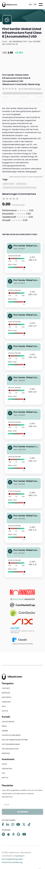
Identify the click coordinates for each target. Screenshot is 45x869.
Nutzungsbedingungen (12, 859)
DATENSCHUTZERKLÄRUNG (11, 735)
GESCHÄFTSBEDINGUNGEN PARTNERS (15, 740)
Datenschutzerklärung (12, 862)
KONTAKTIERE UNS (8, 722)
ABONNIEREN (22, 812)
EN (30, 4)
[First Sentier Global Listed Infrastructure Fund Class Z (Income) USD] (23, 355)
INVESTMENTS (6, 697)
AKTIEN (4, 764)
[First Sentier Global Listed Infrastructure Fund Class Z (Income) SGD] (23, 324)
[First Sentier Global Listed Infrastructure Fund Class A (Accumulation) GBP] (23, 561)
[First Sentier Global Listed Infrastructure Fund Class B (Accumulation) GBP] (23, 492)
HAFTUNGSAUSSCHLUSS (10, 749)
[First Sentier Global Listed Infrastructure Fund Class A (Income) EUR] (23, 389)
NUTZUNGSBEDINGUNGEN (11, 744)
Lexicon (5, 711)
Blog (4, 706)
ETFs (3, 773)
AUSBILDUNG (6, 702)
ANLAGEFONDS (7, 769)
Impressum (19, 855)
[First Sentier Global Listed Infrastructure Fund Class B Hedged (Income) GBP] (23, 291)
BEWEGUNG (6, 693)
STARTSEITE (6, 688)
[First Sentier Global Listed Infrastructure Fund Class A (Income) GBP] (23, 527)
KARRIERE (5, 731)
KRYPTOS (5, 778)
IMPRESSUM (6, 753)
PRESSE (4, 726)
